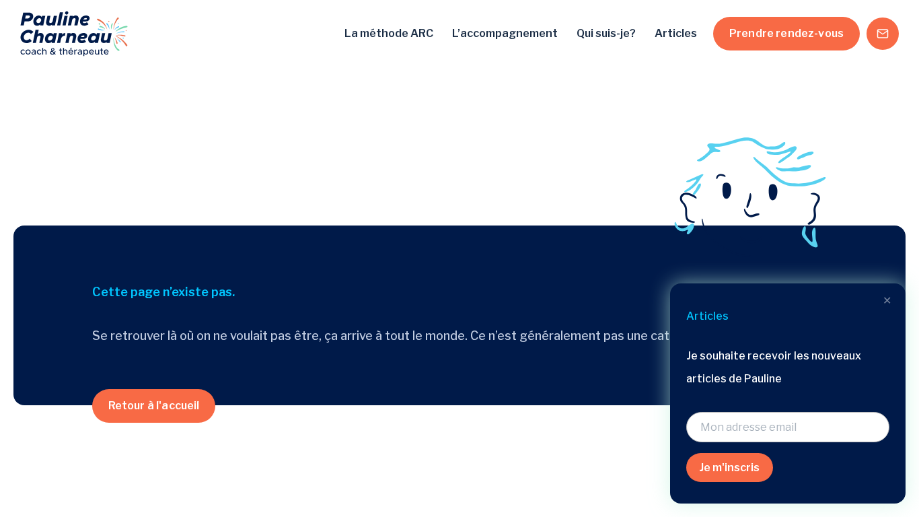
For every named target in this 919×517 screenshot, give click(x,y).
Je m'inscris (730, 467)
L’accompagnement (505, 33)
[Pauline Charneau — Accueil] (74, 34)
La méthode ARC (388, 33)
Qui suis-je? (606, 33)
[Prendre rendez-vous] (883, 34)
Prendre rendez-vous (786, 33)
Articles (676, 33)
